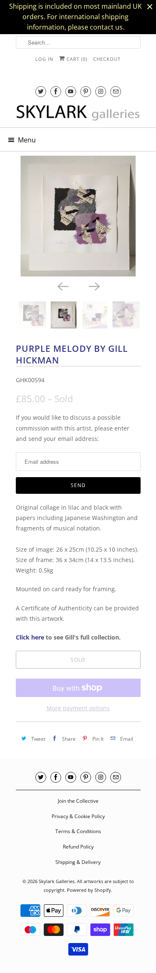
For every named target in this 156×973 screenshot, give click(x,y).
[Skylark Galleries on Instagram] (100, 91)
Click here (30, 637)
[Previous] (62, 285)
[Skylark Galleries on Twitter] (40, 91)
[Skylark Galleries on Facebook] (55, 91)
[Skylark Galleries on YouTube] (70, 91)
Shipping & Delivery (78, 862)
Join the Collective (78, 800)
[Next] (94, 285)
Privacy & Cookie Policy (78, 816)
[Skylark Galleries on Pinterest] (85, 91)
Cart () (76, 59)
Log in (44, 59)
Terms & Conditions (78, 831)
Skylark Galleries (56, 881)
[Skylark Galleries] (78, 113)
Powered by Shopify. (89, 890)
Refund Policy (78, 846)
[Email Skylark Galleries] (115, 91)
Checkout (107, 59)
